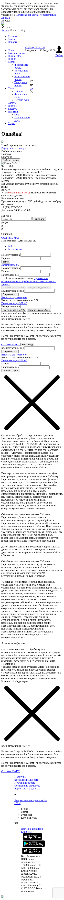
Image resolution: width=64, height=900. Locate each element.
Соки (17, 114)
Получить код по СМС (39, 287)
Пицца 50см (14, 56)
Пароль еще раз (10, 274)
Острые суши (22, 100)
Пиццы (12, 58)
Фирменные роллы (21, 66)
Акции (5, 30)
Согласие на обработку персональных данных (27, 787)
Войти (11, 246)
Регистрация (15, 249)
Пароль (5, 258)
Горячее (12, 105)
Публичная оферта (24, 782)
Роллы (11, 61)
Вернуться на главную (13, 148)
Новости (13, 42)
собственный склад (19, 192)
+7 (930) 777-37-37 (35, 47)
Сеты (11, 50)
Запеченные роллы (21, 72)
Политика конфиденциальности (26, 778)
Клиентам (26, 831)
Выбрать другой (11, 160)
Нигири (18, 91)
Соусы (11, 123)
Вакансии (37, 828)
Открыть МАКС (10, 344)
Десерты (12, 108)
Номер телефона (10, 254)
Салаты (12, 102)
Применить (39, 219)
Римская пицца (16, 53)
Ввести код (27, 344)
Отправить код (10, 294)
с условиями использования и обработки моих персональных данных (28, 281)
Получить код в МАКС (14, 287)
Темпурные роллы (20, 84)
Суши (11, 88)
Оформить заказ (10, 237)
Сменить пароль (11, 370)
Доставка (13, 36)
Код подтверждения (12, 290)
